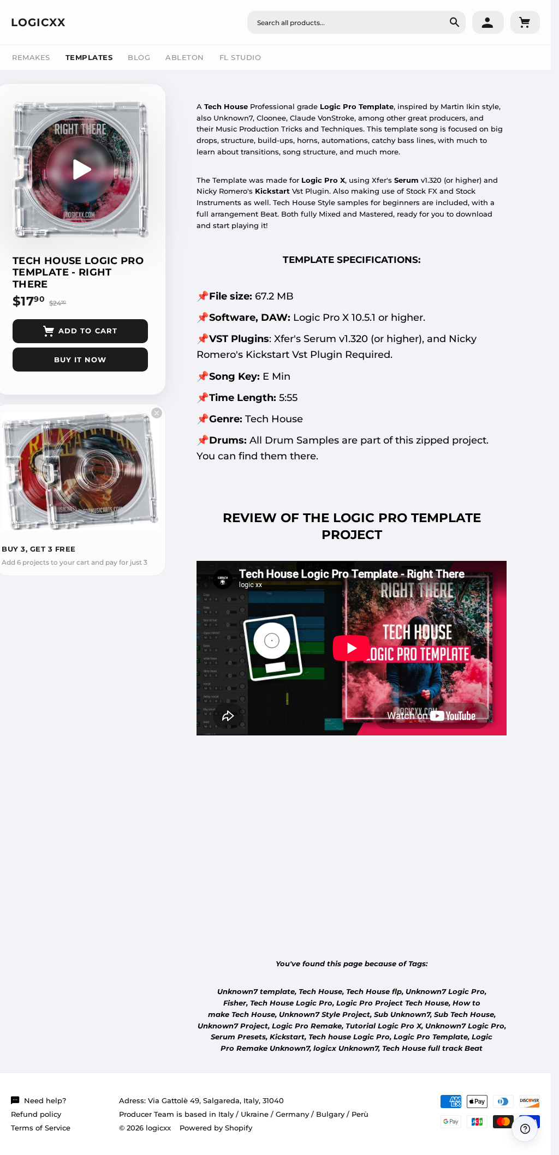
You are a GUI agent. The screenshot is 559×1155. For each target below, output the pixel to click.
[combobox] (356, 22)
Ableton (184, 57)
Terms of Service (40, 1127)
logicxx (38, 22)
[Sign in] (488, 22)
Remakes (31, 57)
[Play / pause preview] (80, 170)
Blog (139, 57)
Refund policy (36, 1114)
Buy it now (80, 359)
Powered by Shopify (216, 1127)
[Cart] (525, 22)
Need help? (45, 1100)
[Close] (156, 413)
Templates (89, 57)
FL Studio (240, 57)
